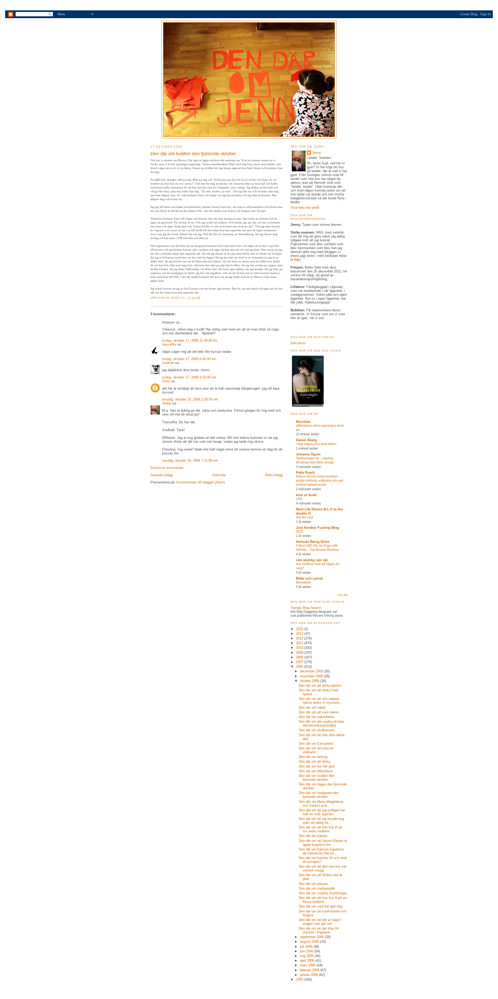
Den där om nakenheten (317, 717)
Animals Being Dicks (312, 542)
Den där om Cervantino (316, 743)
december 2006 (312, 671)
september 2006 (312, 937)
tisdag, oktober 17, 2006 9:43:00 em (189, 377)
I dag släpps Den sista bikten (316, 444)
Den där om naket (312, 707)
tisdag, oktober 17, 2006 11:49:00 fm (189, 340)
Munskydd (303, 582)
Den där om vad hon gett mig (320, 906)
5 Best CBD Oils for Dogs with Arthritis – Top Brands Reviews (317, 548)
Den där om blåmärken (316, 771)
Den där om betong (313, 757)
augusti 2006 (310, 942)
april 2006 (307, 960)
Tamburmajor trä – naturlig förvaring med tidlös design (315, 460)
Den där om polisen (313, 884)
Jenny (176, 297)
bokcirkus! (298, 343)
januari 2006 (309, 975)
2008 (300, 657)
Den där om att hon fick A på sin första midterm (323, 900)
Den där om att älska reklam (320, 685)
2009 (300, 653)
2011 (300, 643)
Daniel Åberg (306, 440)
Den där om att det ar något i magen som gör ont (320, 922)
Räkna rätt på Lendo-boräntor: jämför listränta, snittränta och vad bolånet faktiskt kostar (319, 481)
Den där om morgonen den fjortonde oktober (318, 795)
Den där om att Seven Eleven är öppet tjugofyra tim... (323, 843)
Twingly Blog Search (305, 608)
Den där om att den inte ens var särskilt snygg (322, 868)
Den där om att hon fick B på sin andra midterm (320, 829)
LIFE (299, 499)
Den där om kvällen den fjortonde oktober (316, 778)
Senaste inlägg (161, 475)
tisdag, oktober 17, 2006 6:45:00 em (189, 359)
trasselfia (169, 344)
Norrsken (303, 422)
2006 (300, 667)
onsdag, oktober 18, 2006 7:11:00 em (190, 460)
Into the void (304, 517)
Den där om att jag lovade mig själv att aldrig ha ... (321, 821)
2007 (300, 662)
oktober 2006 (310, 681)
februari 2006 (310, 970)
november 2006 (312, 676)
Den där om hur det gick (317, 766)
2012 (300, 638)
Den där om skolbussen (316, 730)
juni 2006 (307, 951)
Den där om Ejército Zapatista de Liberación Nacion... (321, 851)
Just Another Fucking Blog (317, 528)
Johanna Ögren (308, 454)
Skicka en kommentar (166, 468)
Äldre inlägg (274, 475)
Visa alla (342, 594)
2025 (299, 531)
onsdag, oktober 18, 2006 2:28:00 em (190, 399)
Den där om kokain (313, 836)
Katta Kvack (305, 472)
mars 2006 (308, 965)
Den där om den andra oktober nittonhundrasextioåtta (321, 723)
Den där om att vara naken (319, 712)
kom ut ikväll (306, 495)
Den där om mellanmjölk (317, 888)
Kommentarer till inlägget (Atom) (200, 482)
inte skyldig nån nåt (312, 560)
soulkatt (168, 363)
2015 (300, 629)
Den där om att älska (314, 761)
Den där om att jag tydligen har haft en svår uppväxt (322, 812)
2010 (300, 648)
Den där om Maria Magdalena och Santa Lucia (321, 803)
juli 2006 (306, 946)
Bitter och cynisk (309, 578)
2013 (300, 634)
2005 (300, 979)
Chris (166, 381)
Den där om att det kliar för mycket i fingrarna (319, 930)
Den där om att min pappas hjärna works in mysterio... (320, 701)
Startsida (219, 475)
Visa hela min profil (304, 207)
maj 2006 (307, 956)
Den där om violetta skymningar (323, 893)
